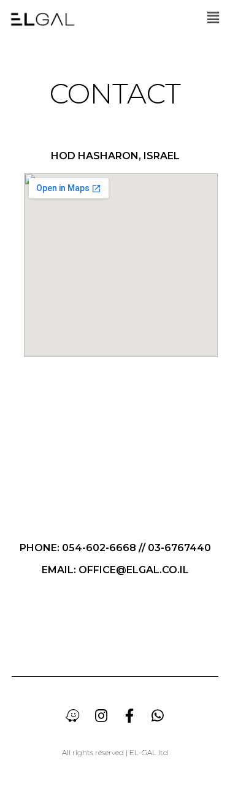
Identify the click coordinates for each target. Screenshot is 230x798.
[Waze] (73, 715)
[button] (213, 17)
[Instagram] (101, 715)
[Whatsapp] (158, 715)
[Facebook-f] (129, 715)
